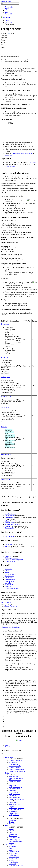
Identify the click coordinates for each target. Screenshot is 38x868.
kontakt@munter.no (11, 606)
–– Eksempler (13, 762)
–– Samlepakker (14, 764)
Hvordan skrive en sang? (12, 524)
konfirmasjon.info (26, 153)
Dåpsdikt (11, 822)
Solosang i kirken (14, 813)
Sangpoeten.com (6, 479)
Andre (7, 12)
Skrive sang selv (10, 579)
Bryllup (7, 9)
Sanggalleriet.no (6, 454)
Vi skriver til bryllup (15, 781)
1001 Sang (32, 162)
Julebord (11, 843)
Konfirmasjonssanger (15, 760)
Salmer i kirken (13, 811)
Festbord (11, 806)
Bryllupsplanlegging (15, 809)
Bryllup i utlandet (14, 815)
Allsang (7, 521)
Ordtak (7, 546)
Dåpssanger (12, 820)
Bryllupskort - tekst (14, 804)
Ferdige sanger (9, 515)
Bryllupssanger (13, 776)
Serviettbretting (9, 536)
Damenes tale (13, 834)
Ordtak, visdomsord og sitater (14, 559)
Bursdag (11, 829)
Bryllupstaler (12, 785)
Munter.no (4, 427)
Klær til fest (8, 586)
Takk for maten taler (15, 797)
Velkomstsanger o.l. (15, 780)
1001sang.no (5, 324)
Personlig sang (9, 522)
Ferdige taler (8, 544)
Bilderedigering (9, 528)
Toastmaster (8, 556)
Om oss (7, 745)
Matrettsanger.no (6, 407)
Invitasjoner (12, 802)
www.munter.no (6, 602)
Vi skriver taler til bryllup (16, 799)
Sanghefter (8, 526)
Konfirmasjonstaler (14, 767)
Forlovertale (12, 795)
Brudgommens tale (14, 794)
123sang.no (8, 155)
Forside (7, 20)
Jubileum (11, 830)
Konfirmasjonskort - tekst (16, 769)
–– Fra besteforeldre (15, 766)
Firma (10, 832)
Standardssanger (10, 517)
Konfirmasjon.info (6, 396)
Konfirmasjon (9, 7)
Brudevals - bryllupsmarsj (16, 808)
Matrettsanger (11, 166)
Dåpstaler (11, 823)
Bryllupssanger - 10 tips (16, 778)
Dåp (6, 10)
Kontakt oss (8, 747)
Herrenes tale (13, 836)
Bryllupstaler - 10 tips (15, 787)
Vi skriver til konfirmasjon (17, 771)
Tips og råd (8, 14)
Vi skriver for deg (10, 514)
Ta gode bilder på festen (12, 588)
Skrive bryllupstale (14, 788)
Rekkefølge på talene (11, 558)
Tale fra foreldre (13, 792)
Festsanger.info (5, 377)
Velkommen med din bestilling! (10, 627)
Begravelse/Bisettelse (15, 841)
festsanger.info (16, 153)
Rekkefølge (12, 790)
